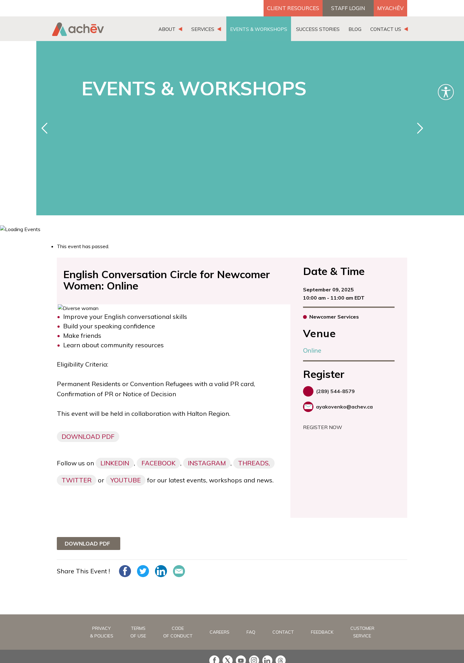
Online (312, 350)
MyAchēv (390, 8)
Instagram (207, 463)
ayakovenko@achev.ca (344, 406)
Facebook (158, 463)
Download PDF (88, 436)
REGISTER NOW (322, 427)
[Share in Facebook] (125, 571)
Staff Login (348, 8)
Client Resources (293, 8)
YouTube (125, 480)
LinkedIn (114, 463)
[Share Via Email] (179, 571)
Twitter (77, 480)
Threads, (254, 463)
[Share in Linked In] (161, 571)
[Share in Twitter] (143, 571)
